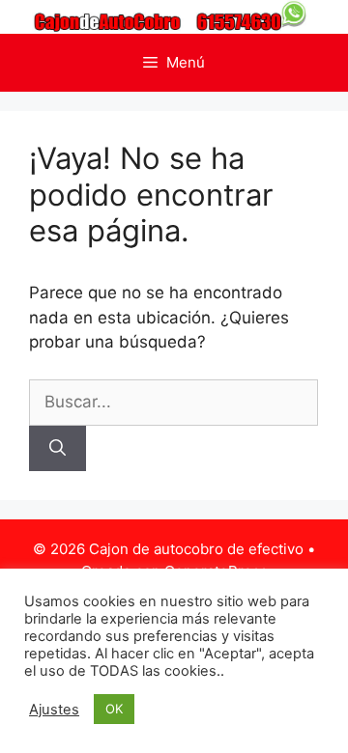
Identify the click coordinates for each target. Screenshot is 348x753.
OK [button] (114, 708)
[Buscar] (57, 449)
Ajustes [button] (54, 709)
